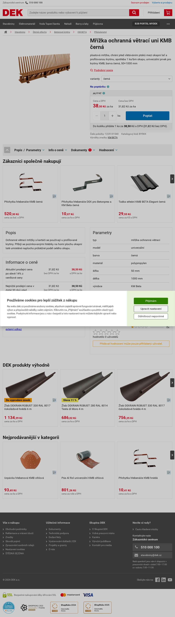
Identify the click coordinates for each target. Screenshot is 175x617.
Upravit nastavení (150, 308)
